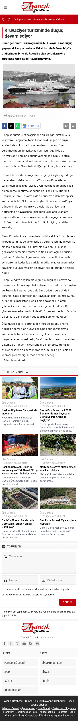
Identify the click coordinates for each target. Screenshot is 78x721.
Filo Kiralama (46, 715)
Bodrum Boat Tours (27, 711)
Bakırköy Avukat (28, 715)
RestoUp (62, 711)
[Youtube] (24, 644)
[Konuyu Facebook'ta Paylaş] (4, 126)
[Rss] (30, 644)
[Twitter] (11, 644)
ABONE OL (34, 125)
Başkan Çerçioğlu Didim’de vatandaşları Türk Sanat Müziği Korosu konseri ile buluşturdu (20, 470)
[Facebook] (4, 644)
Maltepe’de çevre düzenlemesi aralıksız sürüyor (38, 19)
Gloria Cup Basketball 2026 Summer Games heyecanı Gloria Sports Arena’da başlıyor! (55, 415)
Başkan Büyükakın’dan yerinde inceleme (19, 411)
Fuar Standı (44, 708)
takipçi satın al (47, 711)
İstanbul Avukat (10, 708)
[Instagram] (17, 644)
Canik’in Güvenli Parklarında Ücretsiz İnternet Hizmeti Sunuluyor (18, 523)
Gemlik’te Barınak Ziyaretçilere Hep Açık (58, 522)
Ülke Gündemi (9, 402)
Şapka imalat (28, 708)
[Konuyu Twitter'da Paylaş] (11, 126)
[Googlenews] (37, 644)
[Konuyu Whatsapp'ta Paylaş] (17, 126)
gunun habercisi (64, 715)
